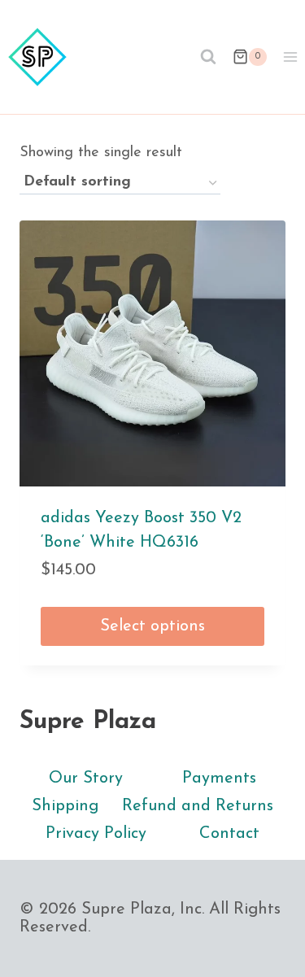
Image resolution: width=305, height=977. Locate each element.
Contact (229, 834)
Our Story (86, 778)
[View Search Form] (208, 57)
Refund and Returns (197, 806)
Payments (219, 778)
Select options (152, 626)
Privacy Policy (96, 834)
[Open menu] (290, 56)
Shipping (65, 806)
